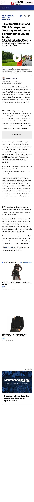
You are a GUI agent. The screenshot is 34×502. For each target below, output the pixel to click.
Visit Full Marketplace (26, 262)
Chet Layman (12, 78)
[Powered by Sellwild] (29, 369)
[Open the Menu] (3, 2)
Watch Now (29, 2)
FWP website (9, 247)
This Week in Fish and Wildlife (8, 17)
